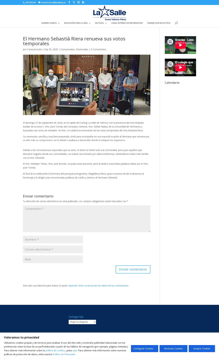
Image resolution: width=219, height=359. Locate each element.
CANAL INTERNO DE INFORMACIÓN (127, 23)
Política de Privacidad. (64, 354)
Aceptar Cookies (201, 348)
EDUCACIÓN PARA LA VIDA (76, 23)
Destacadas (82, 49)
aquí (75, 350)
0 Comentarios (98, 49)
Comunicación (34, 49)
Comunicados (67, 49)
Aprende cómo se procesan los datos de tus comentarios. (99, 285)
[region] (109, 346)
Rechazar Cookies (173, 348)
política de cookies (55, 350)
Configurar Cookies (143, 348)
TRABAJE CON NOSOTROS (158, 23)
